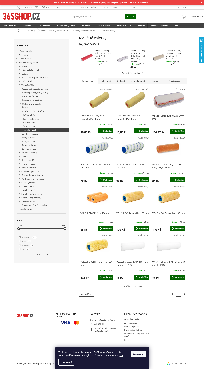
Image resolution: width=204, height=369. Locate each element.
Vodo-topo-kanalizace (31, 167)
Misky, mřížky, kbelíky (31, 103)
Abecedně (155, 81)
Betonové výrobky (29, 152)
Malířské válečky (30, 130)
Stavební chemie (28, 190)
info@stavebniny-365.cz (104, 319)
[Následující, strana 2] (178, 294)
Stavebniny (23, 66)
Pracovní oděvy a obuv (28, 62)
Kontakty (128, 339)
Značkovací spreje (30, 133)
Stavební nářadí (28, 186)
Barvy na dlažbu (29, 145)
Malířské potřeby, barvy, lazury (34, 92)
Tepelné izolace (28, 164)
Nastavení (66, 362)
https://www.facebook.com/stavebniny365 (105, 329)
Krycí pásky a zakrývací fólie (33, 175)
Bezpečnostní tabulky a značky (35, 88)
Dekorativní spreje (30, 96)
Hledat (130, 16)
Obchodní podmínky (133, 330)
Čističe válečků (29, 126)
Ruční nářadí (26, 81)
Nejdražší (121, 81)
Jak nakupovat (110, 7)
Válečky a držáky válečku (33, 111)
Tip (25, 249)
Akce (26, 241)
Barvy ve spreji (28, 141)
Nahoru (88, 294)
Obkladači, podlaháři (30, 171)
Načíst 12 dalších (133, 286)
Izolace (24, 73)
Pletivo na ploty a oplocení (33, 179)
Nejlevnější (106, 81)
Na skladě (28, 237)
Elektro (24, 156)
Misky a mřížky (28, 137)
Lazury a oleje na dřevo (32, 100)
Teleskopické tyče (31, 118)
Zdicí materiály (28, 201)
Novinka (27, 245)
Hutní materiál (27, 160)
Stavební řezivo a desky (31, 194)
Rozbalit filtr (40, 254)
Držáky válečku (29, 115)
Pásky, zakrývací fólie (30, 70)
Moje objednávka (89, 7)
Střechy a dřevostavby (31, 197)
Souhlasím (138, 353)
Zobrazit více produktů (132, 73)
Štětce (25, 107)
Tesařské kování (25, 209)
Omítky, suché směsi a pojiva (34, 205)
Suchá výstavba (28, 182)
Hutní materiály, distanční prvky (35, 77)
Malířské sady (29, 122)
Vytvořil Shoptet (179, 363)
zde (121, 355)
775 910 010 (99, 324)
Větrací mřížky (27, 85)
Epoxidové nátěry (30, 148)
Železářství (23, 55)
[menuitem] (9, 25)
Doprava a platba (131, 326)
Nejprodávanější (138, 81)
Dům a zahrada (25, 51)
